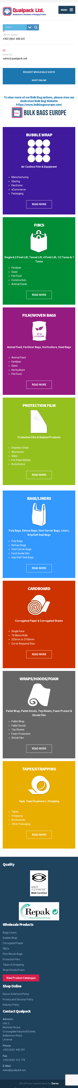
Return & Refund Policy (16, 994)
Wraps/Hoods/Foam (39, 678)
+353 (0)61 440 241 (14, 1049)
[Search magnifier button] (36, 27)
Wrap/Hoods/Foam (14, 969)
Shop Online (39, 80)
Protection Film (39, 405)
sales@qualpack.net (14, 1070)
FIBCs (6, 948)
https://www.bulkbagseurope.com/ (39, 104)
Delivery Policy (11, 1004)
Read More (39, 204)
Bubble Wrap (39, 135)
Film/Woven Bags (39, 315)
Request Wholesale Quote (39, 72)
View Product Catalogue (21, 977)
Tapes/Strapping (39, 769)
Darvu (55, 1083)
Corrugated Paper (13, 943)
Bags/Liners (39, 498)
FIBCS (39, 225)
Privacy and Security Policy (18, 999)
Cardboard (39, 588)
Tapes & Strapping (13, 964)
